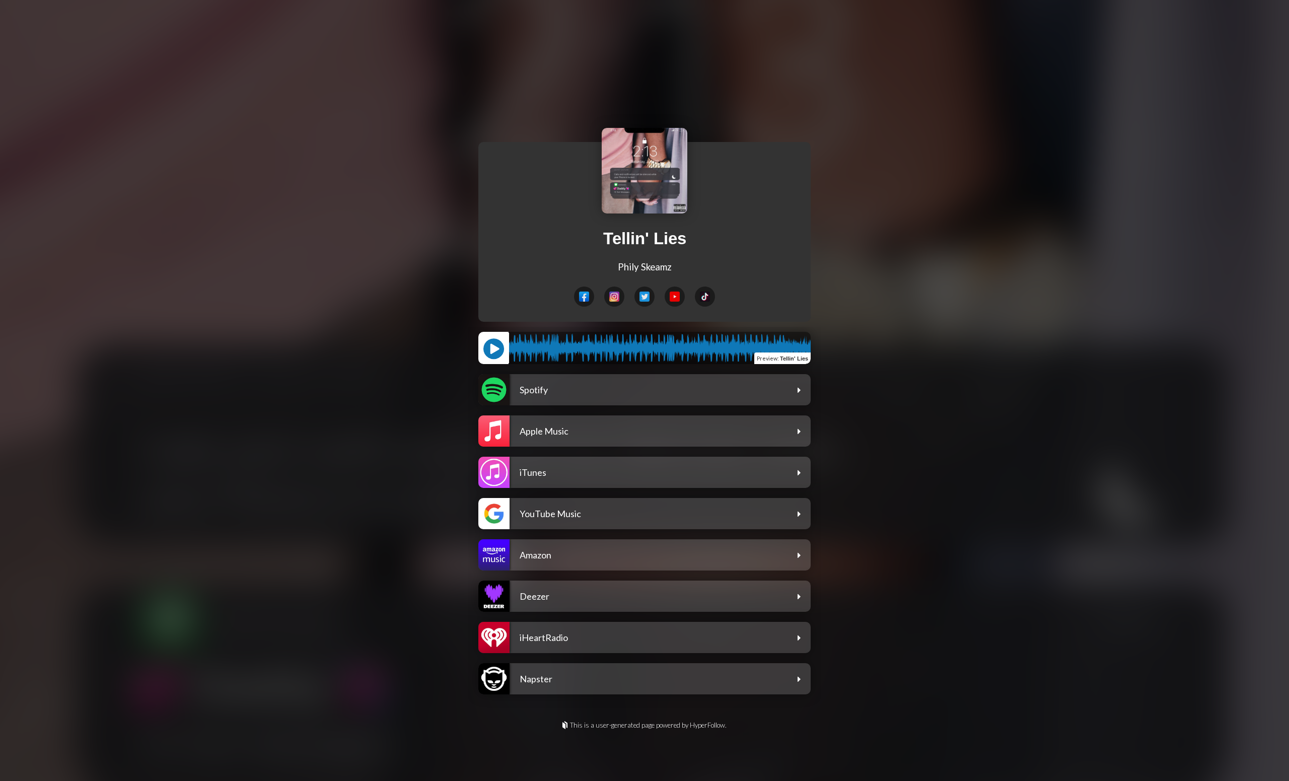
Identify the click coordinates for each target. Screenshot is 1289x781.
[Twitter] (644, 297)
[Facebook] (584, 297)
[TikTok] (705, 297)
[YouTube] (675, 297)
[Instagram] (614, 297)
